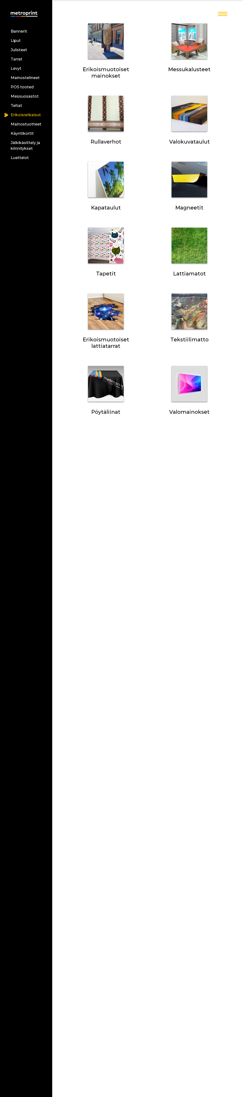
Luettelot (20, 157)
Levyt (16, 68)
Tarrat (16, 59)
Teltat (16, 105)
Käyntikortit (22, 133)
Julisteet (19, 50)
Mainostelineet (25, 77)
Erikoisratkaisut (26, 115)
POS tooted (22, 87)
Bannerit (19, 31)
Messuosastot (25, 96)
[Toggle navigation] (222, 14)
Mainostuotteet (26, 124)
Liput (16, 40)
